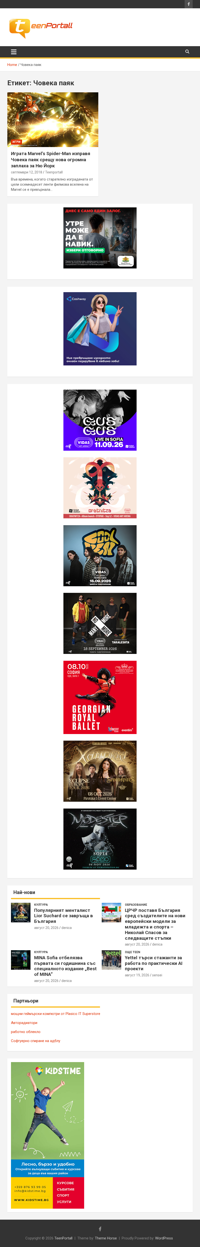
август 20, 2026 (46, 928)
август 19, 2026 (137, 975)
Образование (136, 904)
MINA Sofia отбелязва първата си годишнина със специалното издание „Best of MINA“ (65, 966)
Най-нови (24, 892)
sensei (157, 975)
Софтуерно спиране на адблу (35, 1041)
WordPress (164, 1238)
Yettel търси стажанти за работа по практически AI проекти (153, 963)
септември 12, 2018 (26, 172)
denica (66, 928)
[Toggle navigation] (13, 51)
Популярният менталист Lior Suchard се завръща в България (63, 915)
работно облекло (25, 1032)
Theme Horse (106, 1238)
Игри (16, 142)
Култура (41, 904)
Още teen (132, 952)
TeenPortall (63, 1238)
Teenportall (54, 172)
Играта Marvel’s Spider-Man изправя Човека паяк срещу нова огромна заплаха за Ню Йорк (50, 159)
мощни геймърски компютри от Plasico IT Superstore (55, 1014)
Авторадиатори (24, 1023)
